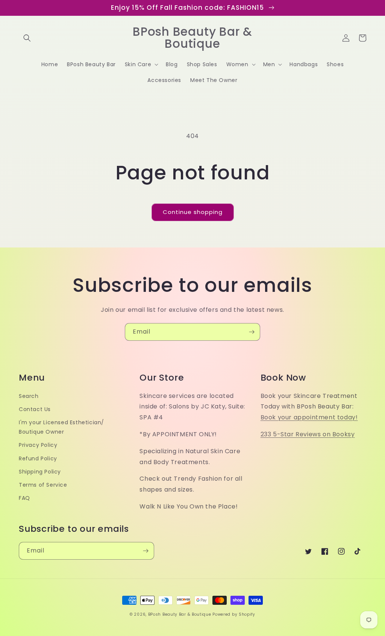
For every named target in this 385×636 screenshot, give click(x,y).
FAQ (24, 498)
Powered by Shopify (233, 614)
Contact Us (35, 409)
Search (29, 396)
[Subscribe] (251, 332)
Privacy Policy (38, 445)
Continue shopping (193, 212)
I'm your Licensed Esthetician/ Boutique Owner (61, 427)
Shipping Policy (40, 471)
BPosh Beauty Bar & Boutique (179, 614)
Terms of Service (43, 485)
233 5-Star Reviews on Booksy (308, 434)
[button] (27, 38)
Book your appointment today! (309, 417)
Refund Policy (38, 458)
